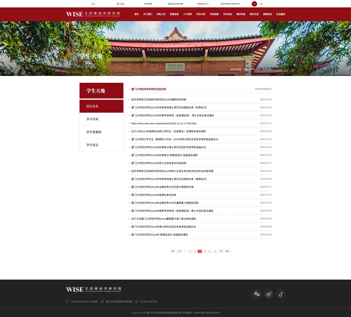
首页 (246, 69)
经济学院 (148, 4)
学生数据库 (93, 132)
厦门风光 (120, 4)
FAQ (93, 4)
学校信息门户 (203, 4)
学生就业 (92, 145)
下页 (221, 251)
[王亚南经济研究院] (93, 14)
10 (190, 251)
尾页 (227, 251)
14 (209, 251)
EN (261, 4)
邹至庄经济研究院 (175, 4)
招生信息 (267, 69)
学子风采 (92, 119)
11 (195, 251)
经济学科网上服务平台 (230, 4)
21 (215, 251)
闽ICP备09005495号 (211, 313)
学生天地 (255, 69)
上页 (179, 251)
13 (204, 251)
